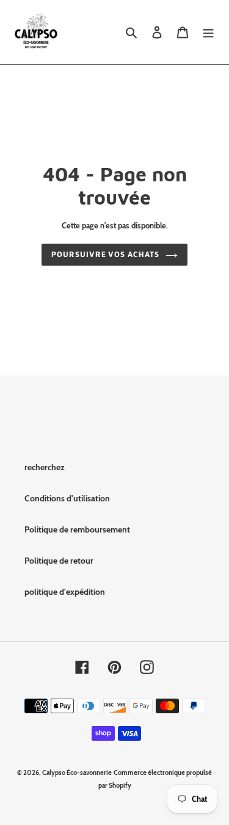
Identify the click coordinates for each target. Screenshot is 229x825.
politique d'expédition (64, 591)
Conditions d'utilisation (67, 498)
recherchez (44, 467)
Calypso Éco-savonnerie (77, 772)
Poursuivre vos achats (105, 254)
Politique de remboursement (77, 529)
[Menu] (208, 32)
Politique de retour (58, 560)
